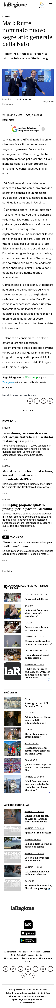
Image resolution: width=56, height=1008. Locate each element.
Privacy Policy (13, 958)
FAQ (13, 955)
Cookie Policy (30, 958)
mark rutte (25, 395)
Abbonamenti (10, 952)
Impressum (35, 952)
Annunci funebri (35, 955)
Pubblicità (21, 955)
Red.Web (8, 119)
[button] (5, 969)
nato (33, 395)
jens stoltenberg (10, 395)
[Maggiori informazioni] (43, 129)
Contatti (46, 952)
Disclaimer (23, 952)
